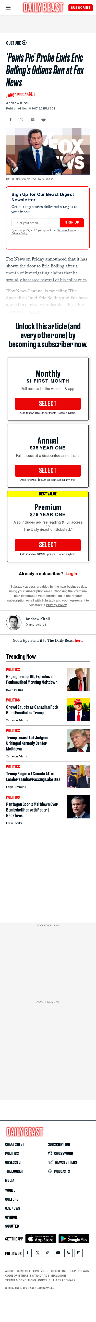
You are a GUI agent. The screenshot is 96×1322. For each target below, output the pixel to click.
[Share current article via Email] (32, 119)
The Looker (14, 1171)
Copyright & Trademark (56, 1280)
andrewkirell (37, 625)
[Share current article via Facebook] (10, 119)
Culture (11, 1199)
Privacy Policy (19, 233)
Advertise (59, 1271)
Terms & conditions (20, 1280)
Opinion (11, 1217)
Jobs (45, 1271)
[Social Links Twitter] (38, 1254)
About (10, 1271)
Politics (12, 1153)
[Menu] (12, 8)
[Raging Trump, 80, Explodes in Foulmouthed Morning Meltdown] (78, 689)
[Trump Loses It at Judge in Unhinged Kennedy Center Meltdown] (78, 750)
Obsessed (13, 1162)
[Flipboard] (78, 1254)
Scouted (12, 1226)
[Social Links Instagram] (48, 1254)
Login (71, 573)
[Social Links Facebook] (27, 1254)
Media (9, 1180)
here (78, 640)
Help (72, 1271)
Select (48, 403)
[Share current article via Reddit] (43, 119)
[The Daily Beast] (43, 8)
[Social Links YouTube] (58, 1254)
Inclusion (58, 1275)
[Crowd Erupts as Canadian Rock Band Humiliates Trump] (78, 720)
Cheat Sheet (14, 1145)
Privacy (84, 1271)
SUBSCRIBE (80, 7)
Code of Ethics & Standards (27, 1275)
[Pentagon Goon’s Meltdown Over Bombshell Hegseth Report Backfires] (78, 817)
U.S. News (12, 1208)
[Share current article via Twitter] (21, 119)
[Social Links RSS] (68, 1254)
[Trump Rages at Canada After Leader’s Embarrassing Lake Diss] (78, 786)
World (10, 1190)
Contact (23, 1271)
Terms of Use (65, 230)
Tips (35, 1271)
